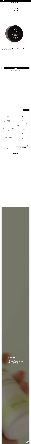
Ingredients (3, 105)
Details (2, 100)
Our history (14, 367)
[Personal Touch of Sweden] (14, 2)
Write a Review (27, 110)
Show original (12, 121)
